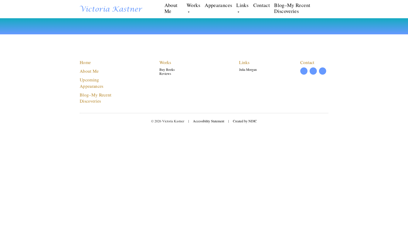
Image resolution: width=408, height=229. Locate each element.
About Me (171, 8)
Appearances (218, 5)
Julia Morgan (248, 69)
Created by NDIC (245, 121)
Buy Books (167, 69)
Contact (261, 5)
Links (242, 5)
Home (85, 62)
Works (193, 5)
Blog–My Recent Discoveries (292, 8)
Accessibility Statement (208, 121)
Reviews (165, 73)
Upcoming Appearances (91, 83)
